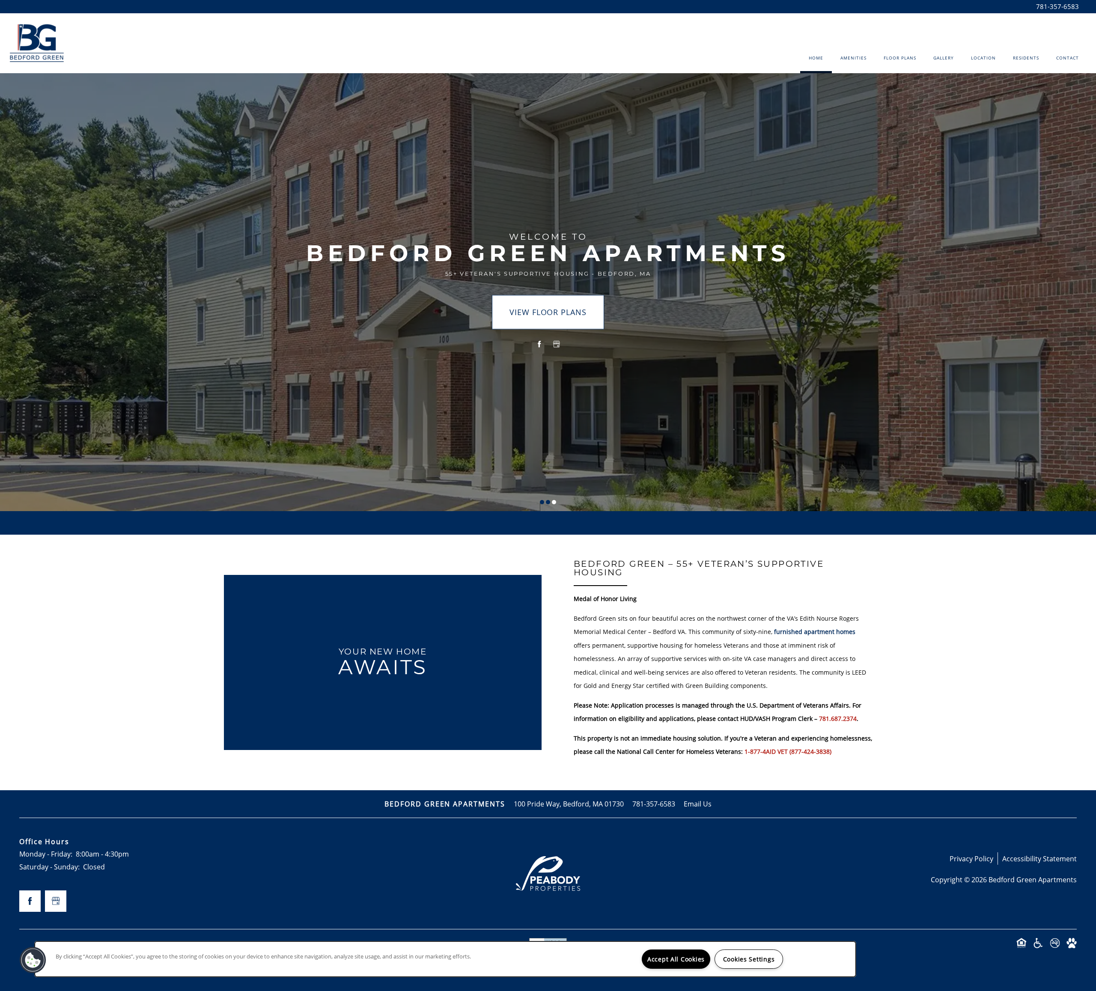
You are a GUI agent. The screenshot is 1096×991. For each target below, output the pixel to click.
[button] (33, 960)
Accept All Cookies (676, 959)
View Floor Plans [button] (547, 312)
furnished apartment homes (814, 632)
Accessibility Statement (1039, 858)
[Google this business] (556, 344)
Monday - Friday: (45, 853)
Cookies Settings (749, 959)
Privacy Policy (971, 858)
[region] (445, 959)
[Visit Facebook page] (539, 344)
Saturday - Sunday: (49, 866)
